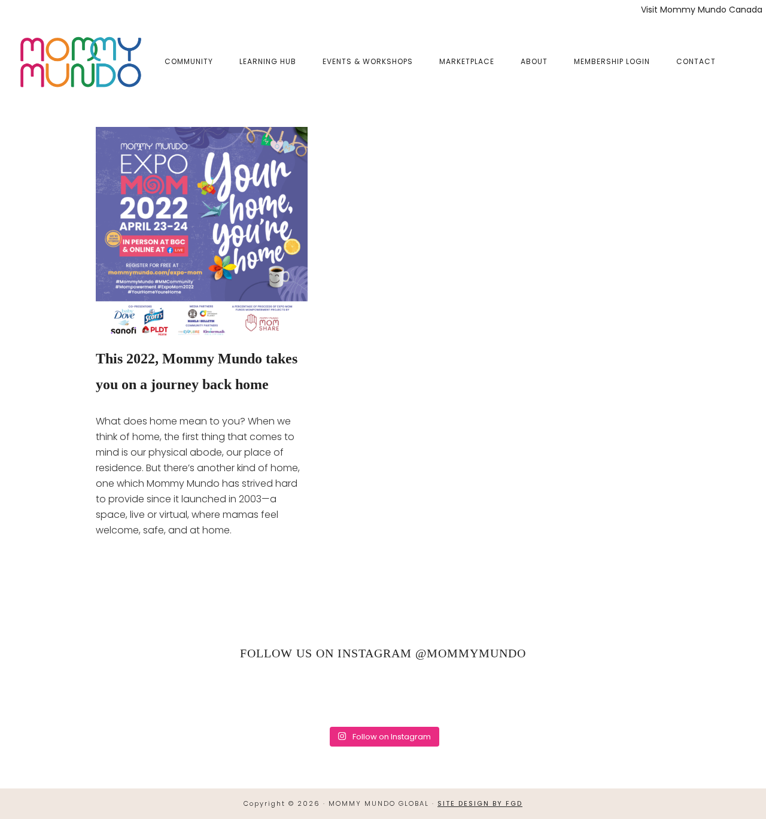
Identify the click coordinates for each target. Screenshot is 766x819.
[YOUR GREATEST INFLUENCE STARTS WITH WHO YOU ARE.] (465, 695)
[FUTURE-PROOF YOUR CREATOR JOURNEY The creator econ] (383, 695)
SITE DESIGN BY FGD (479, 803)
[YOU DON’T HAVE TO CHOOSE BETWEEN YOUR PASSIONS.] (631, 695)
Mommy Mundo (79, 61)
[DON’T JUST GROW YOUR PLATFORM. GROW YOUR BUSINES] (549, 695)
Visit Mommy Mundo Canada (701, 10)
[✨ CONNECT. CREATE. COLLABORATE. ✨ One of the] (217, 695)
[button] (742, 52)
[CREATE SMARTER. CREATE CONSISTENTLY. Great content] (300, 695)
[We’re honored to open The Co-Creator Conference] (134, 695)
